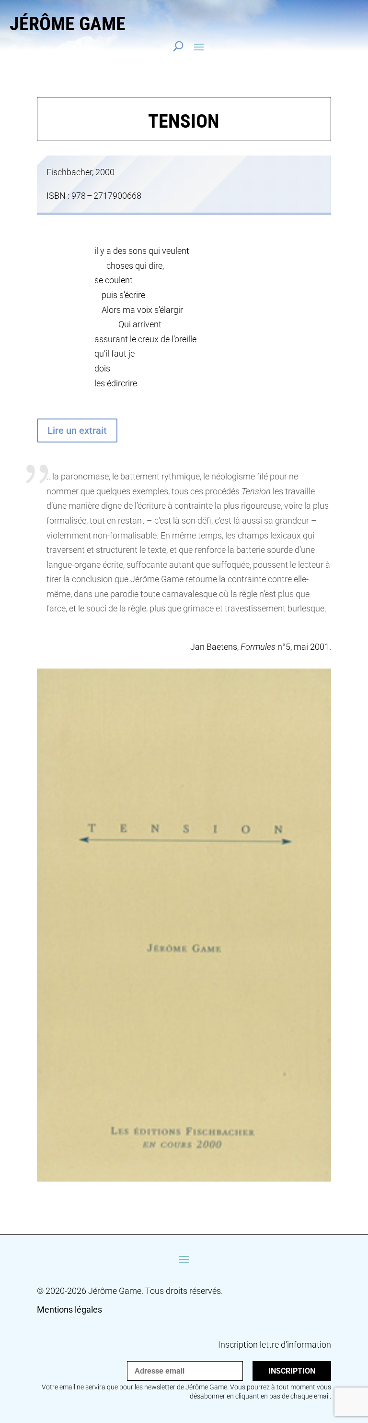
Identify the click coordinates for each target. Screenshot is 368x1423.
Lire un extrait (77, 430)
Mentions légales (69, 1309)
